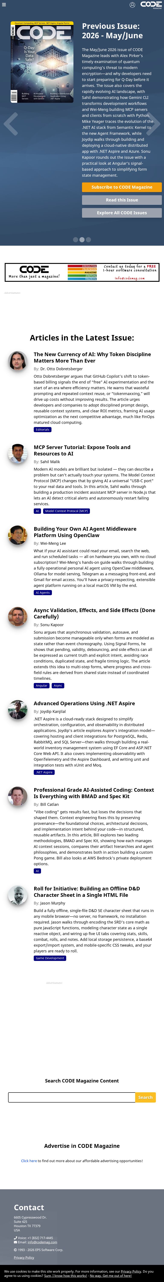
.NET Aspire (44, 772)
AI (37, 511)
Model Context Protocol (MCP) (66, 511)
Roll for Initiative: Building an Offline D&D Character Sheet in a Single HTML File (87, 891)
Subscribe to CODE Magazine (122, 187)
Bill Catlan (49, 804)
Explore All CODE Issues (122, 213)
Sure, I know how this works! (65, 1275)
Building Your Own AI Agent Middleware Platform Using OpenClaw (85, 532)
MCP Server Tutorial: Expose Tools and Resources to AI (82, 450)
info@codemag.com (42, 1242)
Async (58, 685)
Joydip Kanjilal (53, 711)
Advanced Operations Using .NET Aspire (84, 703)
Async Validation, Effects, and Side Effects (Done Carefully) (94, 613)
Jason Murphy (52, 903)
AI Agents (43, 592)
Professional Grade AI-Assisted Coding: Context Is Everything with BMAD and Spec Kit (94, 793)
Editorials (42, 429)
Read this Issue (122, 200)
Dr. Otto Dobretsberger (61, 368)
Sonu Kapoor (52, 624)
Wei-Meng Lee (53, 543)
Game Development (50, 958)
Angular (41, 685)
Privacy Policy (24, 1257)
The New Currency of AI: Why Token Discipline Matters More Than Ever (92, 357)
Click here (29, 1161)
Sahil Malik (50, 461)
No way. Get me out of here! (111, 1275)
